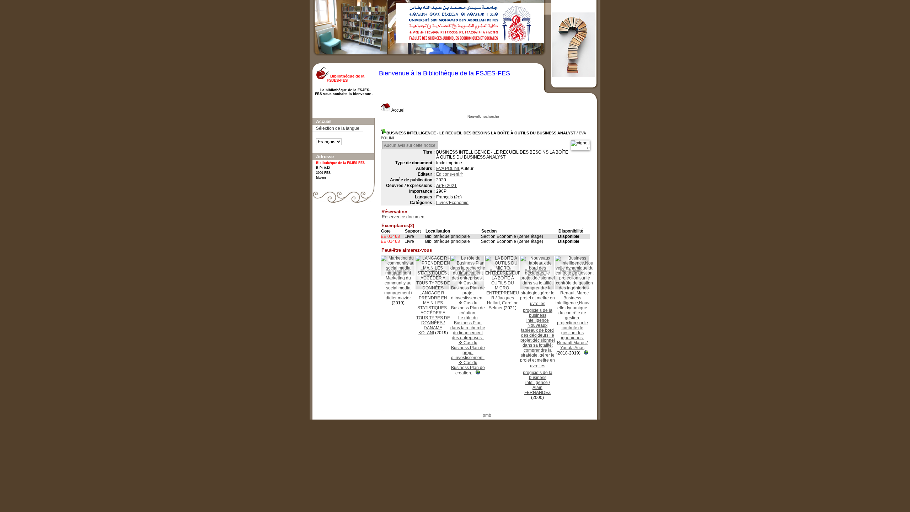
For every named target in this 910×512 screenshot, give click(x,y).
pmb (487, 415)
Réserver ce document (403, 216)
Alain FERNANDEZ (537, 390)
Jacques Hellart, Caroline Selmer (503, 302)
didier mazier (398, 297)
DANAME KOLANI (430, 330)
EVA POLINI (447, 168)
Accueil (398, 110)
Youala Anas (572, 347)
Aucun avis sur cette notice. (410, 145)
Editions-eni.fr (449, 174)
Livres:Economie (452, 202)
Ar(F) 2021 (446, 185)
